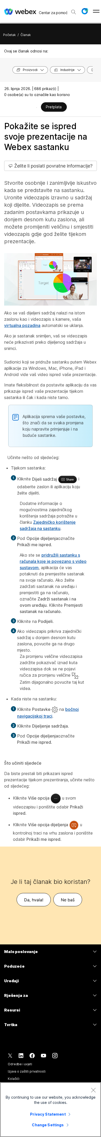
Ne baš (68, 899)
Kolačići (13, 1079)
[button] (84, 11)
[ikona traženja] (73, 12)
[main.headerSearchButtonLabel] (73, 10)
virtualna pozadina (22, 325)
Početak (9, 35)
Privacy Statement (48, 1114)
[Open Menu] (96, 11)
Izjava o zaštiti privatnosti (27, 1071)
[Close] (93, 1090)
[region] (50, 1109)
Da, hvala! (33, 899)
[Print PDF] (36, 107)
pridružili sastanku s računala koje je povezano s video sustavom (53, 561)
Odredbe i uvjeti (20, 1064)
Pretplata (54, 107)
